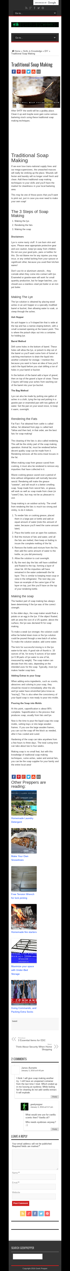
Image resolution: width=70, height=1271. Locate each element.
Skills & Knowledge (32, 51)
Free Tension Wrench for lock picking (22, 896)
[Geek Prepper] (35, 25)
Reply (54, 1097)
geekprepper (36, 1104)
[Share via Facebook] (14, 73)
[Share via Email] (39, 73)
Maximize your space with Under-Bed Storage (22, 970)
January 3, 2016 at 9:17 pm (41, 1107)
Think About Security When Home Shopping (34, 1047)
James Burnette (29, 1068)
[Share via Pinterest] (19, 73)
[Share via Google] (24, 73)
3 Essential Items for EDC (32, 1039)
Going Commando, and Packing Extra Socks (23, 1010)
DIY (46, 51)
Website (16, 1192)
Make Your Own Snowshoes (19, 858)
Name (15, 1173)
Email (15, 1182)
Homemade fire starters (24, 932)
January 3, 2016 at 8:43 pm (32, 1070)
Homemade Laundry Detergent (22, 820)
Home (17, 51)
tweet (14, 1021)
